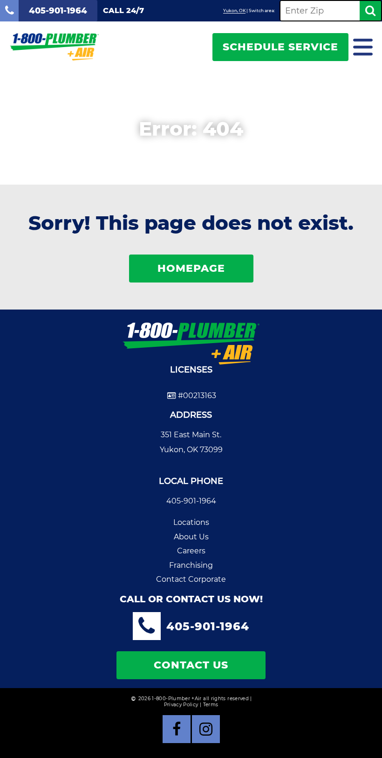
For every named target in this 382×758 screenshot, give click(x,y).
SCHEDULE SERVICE (280, 47)
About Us (191, 536)
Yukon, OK (234, 10)
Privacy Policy (181, 705)
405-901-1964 (191, 500)
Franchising (191, 565)
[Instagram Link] (206, 729)
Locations (191, 522)
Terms (210, 705)
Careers (191, 550)
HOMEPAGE (191, 268)
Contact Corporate (191, 579)
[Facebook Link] (177, 729)
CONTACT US (191, 665)
